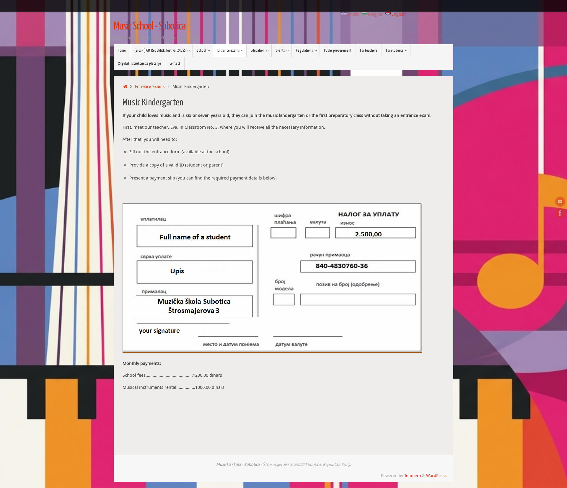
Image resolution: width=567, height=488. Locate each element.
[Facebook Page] (560, 213)
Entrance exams (149, 86)
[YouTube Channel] (560, 202)
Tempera (412, 475)
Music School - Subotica (149, 26)
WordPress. (436, 475)
